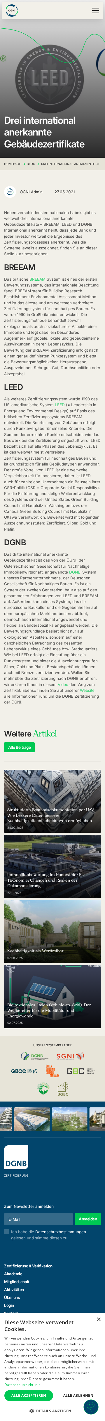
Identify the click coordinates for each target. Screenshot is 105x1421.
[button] (95, 11)
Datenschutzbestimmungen (60, 1231)
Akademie (13, 1273)
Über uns (12, 1297)
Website (87, 690)
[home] (12, 10)
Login (9, 1305)
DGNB (74, 572)
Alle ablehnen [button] (78, 1395)
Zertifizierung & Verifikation (28, 1266)
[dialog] (52, 1367)
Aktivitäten (14, 1289)
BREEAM (37, 279)
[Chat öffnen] (91, 1407)
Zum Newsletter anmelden (29, 1206)
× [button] (98, 1319)
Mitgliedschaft (16, 1281)
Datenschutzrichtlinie (22, 1384)
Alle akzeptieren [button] (28, 1395)
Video (63, 684)
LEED (60, 404)
